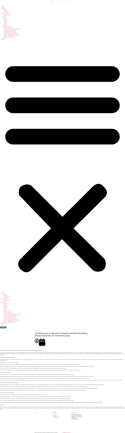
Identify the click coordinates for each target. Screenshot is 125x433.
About (3, 7)
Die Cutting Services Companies (10, 30)
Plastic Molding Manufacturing (9, 36)
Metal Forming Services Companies (10, 33)
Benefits (5, 10)
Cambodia (6, 18)
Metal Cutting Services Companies (10, 32)
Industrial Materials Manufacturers (10, 31)
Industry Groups (7, 11)
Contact (5, 16)
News (3, 39)
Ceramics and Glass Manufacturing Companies (12, 28)
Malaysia (5, 20)
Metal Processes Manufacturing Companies (12, 34)
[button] (62, 165)
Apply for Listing (7, 14)
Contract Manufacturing (6, 26)
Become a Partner (5, 13)
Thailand (5, 23)
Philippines (6, 21)
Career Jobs (4, 38)
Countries (4, 17)
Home (3, 6)
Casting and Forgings (8, 27)
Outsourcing (4, 294)
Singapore (6, 24)
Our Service (6, 12)
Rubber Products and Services (9, 37)
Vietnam (5, 25)
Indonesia (5, 19)
